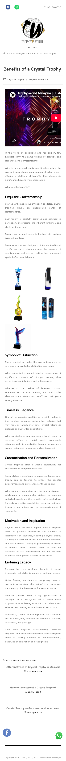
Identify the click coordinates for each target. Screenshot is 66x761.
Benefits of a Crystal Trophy (42, 53)
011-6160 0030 (52, 7)
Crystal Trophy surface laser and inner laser (32, 708)
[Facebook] (8, 7)
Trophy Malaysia (38, 79)
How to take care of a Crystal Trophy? (33, 687)
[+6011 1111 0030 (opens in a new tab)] (59, 735)
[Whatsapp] (16, 7)
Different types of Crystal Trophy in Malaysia (33, 667)
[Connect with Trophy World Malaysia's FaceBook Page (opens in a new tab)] (6, 732)
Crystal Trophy (16, 79)
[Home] (4, 53)
